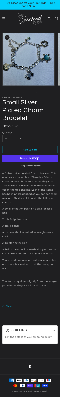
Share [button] (9, 306)
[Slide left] (23, 91)
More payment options (30, 166)
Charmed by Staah (25, 391)
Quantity (7, 132)
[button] (3, 18)
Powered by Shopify (40, 391)
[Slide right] (36, 91)
